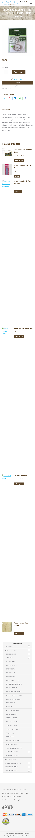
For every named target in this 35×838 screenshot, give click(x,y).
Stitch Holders (20, 86)
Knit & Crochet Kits (11, 767)
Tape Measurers (11, 725)
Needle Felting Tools (13, 699)
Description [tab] (6, 109)
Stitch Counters (12, 721)
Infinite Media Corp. (25, 836)
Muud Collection (12, 744)
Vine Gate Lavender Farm (14, 748)
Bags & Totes (10, 669)
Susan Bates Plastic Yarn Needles (23, 166)
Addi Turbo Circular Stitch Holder (23, 151)
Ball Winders (10, 673)
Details (17, 176)
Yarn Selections (10, 650)
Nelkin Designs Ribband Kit (23, 328)
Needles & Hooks (10, 654)
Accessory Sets (11, 665)
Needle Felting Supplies (14, 695)
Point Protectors (12, 710)
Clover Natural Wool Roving (21, 624)
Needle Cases (10, 703)
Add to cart (18, 72)
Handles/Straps (11, 688)
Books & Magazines (11, 752)
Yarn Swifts (10, 737)
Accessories (12, 86)
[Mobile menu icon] (31, 3)
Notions (9, 706)
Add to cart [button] (18, 192)
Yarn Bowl (10, 733)
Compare (18, 82)
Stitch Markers (11, 718)
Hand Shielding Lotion (14, 684)
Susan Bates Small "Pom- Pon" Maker (23, 182)
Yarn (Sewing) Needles (13, 729)
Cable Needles (11, 676)
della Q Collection (13, 740)
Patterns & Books (11, 770)
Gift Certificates (10, 759)
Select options (19, 160)
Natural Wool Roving (13, 691)
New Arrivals (9, 646)
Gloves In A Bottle (20, 476)
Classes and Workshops (13, 763)
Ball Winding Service (12, 755)
